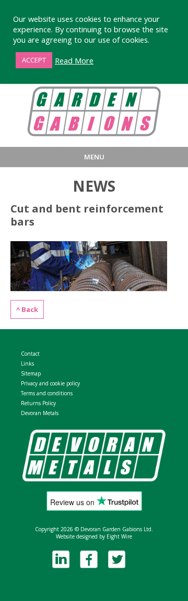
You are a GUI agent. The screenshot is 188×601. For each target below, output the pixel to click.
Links (27, 363)
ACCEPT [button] (34, 60)
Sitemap (31, 373)
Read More (74, 60)
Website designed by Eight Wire (94, 536)
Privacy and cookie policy (50, 383)
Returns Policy (38, 403)
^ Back (27, 309)
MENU (94, 156)
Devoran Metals (39, 413)
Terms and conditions (47, 393)
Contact (30, 353)
